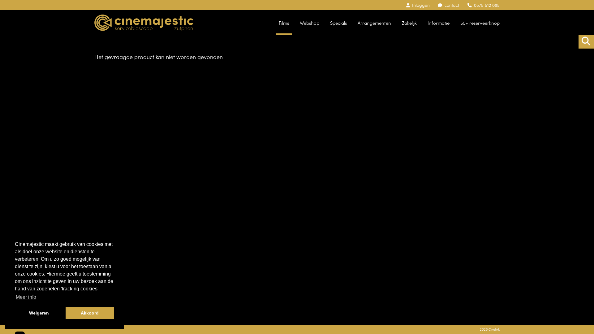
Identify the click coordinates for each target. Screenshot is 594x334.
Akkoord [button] (90, 312)
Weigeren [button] (39, 312)
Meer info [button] (26, 297)
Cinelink (494, 329)
